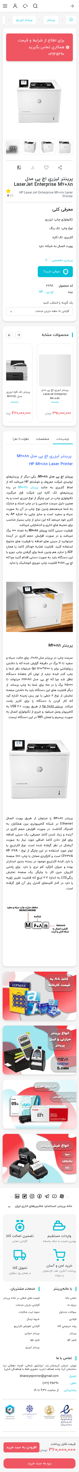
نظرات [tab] (21, 439)
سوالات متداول (67, 1312)
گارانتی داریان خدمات (28, 1305)
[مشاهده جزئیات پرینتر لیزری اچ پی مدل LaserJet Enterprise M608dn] (55, 383)
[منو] (5, 6)
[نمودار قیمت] (32, 167)
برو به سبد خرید (39, 1463)
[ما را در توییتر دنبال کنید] (25, 1197)
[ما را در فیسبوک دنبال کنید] (40, 1197)
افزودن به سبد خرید (21, 1447)
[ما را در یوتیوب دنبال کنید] (55, 1197)
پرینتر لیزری (24, 20)
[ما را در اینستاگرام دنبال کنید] (33, 1197)
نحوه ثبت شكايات (29, 1312)
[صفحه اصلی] (71, 20)
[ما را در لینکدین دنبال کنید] (18, 1197)
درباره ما (72, 1305)
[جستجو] (35, 6)
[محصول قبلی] (18, 335)
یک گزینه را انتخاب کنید (58, 303)
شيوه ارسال (33, 1319)
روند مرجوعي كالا (66, 1326)
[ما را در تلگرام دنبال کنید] (47, 1197)
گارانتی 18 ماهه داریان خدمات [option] (52, 311)
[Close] (11, 47)
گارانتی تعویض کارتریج (27, 1326)
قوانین (72, 1319)
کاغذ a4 (71, 1340)
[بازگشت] (72, 6)
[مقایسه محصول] (19, 167)
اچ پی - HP (46, 292)
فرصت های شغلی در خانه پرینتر (21, 1298)
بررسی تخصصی (62, 260)
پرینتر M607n (28, 487)
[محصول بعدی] (9, 335)
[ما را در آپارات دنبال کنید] (62, 1197)
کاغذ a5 (35, 1340)
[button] (39, 101)
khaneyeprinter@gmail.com (39, 1376)
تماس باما (70, 1298)
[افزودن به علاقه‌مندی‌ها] (46, 167)
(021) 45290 (51, 1383)
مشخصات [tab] (42, 439)
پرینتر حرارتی (32, 1333)
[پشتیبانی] (25, 6)
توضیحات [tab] (62, 439)
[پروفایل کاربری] (15, 6)
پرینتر (51, 20)
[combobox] (39, 311)
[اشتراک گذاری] (60, 167)
